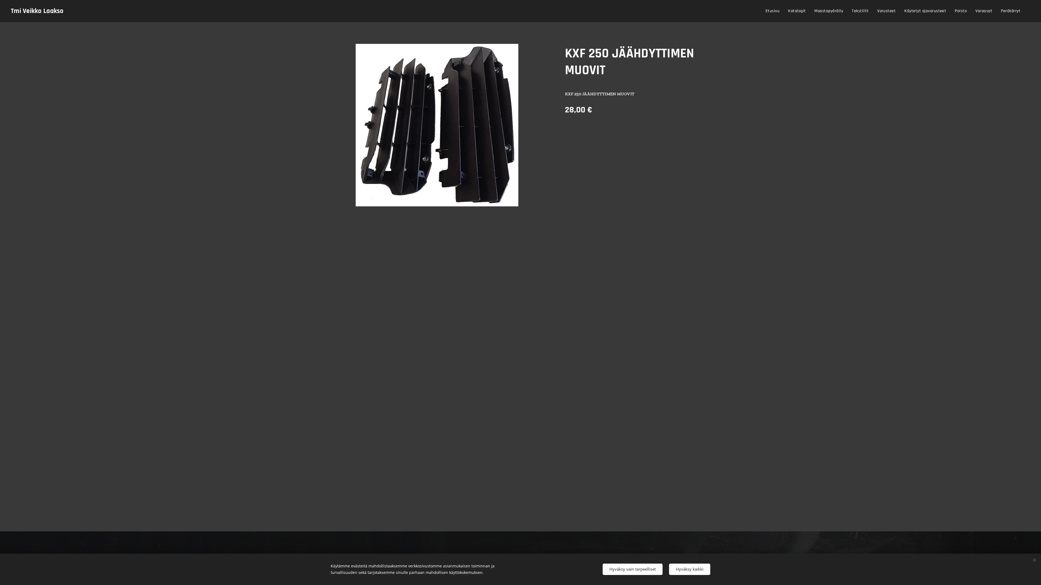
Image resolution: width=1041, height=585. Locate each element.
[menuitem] (774, 11)
